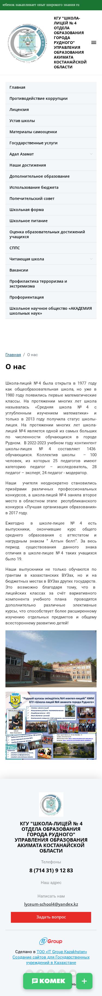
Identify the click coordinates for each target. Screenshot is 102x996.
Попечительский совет (32, 198)
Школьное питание (29, 220)
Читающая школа (27, 258)
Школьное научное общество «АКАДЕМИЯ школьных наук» (51, 311)
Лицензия (19, 109)
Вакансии (19, 270)
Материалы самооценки (33, 131)
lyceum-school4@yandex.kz (51, 904)
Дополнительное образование (40, 176)
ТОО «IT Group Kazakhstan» (62, 951)
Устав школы (22, 120)
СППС (15, 247)
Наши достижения (28, 165)
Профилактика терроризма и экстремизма (38, 284)
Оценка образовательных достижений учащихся (47, 234)
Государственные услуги (34, 142)
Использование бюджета (34, 187)
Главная (17, 87)
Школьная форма (27, 209)
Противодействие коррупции (39, 98)
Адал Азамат (22, 154)
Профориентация (27, 297)
